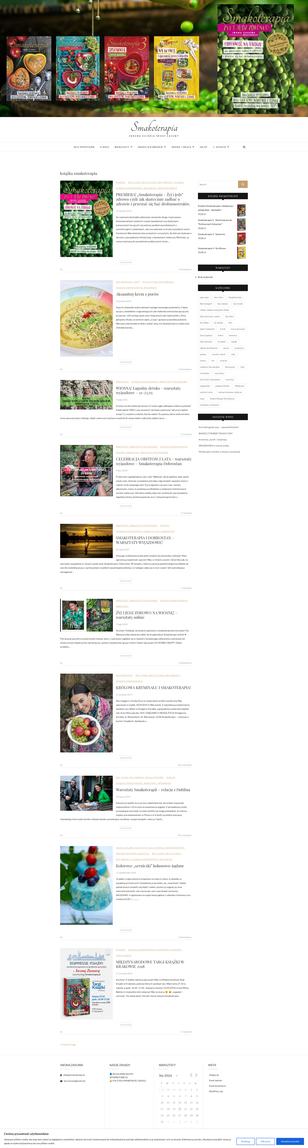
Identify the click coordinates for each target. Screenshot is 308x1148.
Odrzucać (265, 1141)
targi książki (124, 955)
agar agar (204, 297)
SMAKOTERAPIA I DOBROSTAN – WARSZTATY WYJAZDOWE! (145, 540)
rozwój (121, 452)
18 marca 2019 (123, 796)
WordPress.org (216, 1091)
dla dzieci (229, 316)
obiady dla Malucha (209, 348)
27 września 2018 (124, 973)
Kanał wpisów (215, 1080)
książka (120, 182)
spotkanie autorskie (168, 950)
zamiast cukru (206, 392)
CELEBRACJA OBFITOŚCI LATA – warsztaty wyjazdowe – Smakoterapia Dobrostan (154, 461)
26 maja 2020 (122, 549)
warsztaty (122, 382)
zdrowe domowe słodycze (132, 853)
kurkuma (233, 335)
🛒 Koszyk (219, 147)
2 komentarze (185, 269)
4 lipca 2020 (122, 470)
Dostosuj (245, 1141)
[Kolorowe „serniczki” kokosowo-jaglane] (86, 885)
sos (212, 360)
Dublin (171, 777)
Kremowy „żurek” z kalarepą (213, 439)
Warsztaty (122, 147)
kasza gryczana (238, 329)
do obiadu (218, 322)
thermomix (230, 367)
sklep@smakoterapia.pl (74, 1075)
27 (162, 1089)
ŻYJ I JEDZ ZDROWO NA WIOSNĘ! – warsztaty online (146, 615)
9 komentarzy (185, 937)
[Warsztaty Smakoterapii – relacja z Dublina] (86, 793)
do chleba (204, 322)
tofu (242, 367)
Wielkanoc (239, 386)
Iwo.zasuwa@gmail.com (74, 1081)
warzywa (230, 379)
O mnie (104, 147)
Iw (61, 269)
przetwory (239, 348)
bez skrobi (238, 303)
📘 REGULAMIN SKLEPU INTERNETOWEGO (121, 1076)
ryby (233, 354)
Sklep (203, 147)
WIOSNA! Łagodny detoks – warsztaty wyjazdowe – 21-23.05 (148, 390)
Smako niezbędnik (150, 147)
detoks (164, 525)
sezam (203, 360)
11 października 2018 (126, 872)
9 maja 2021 (122, 399)
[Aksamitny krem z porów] (86, 318)
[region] (154, 1138)
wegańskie (150, 188)
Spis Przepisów (84, 147)
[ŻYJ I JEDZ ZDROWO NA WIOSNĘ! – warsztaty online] (86, 615)
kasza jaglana (125, 848)
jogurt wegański (207, 329)
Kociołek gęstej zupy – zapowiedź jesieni (219, 427)
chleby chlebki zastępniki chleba (214, 310)
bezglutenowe (154, 777)
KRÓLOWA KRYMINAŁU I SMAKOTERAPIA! (153, 687)
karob (222, 329)
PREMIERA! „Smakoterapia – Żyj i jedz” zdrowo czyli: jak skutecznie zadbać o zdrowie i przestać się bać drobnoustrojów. (153, 199)
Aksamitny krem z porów (137, 294)
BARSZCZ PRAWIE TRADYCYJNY (216, 433)
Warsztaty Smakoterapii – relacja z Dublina (153, 789)
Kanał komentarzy (217, 1086)
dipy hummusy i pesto (210, 316)
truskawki (204, 373)
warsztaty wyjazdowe (173, 382)
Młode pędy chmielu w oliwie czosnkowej (219, 451)
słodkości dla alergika (149, 848)
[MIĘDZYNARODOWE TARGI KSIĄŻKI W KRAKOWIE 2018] (86, 983)
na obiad (221, 341)
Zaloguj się (214, 1075)
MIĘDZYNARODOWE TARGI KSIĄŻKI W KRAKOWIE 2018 (150, 964)
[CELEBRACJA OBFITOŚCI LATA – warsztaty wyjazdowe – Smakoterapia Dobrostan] (86, 470)
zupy (137, 282)
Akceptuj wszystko (290, 1141)
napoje (234, 341)
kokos (220, 335)
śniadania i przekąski (209, 405)
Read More (126, 262)
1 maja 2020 (122, 624)
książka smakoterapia (129, 188)
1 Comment (186, 434)
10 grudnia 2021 (123, 301)
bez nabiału (165, 182)
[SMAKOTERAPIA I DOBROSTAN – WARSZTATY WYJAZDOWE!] (86, 541)
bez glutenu (149, 182)
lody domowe (206, 341)
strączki (223, 360)
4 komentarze (185, 369)
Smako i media (181, 147)
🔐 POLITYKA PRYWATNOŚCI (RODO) (128, 1080)
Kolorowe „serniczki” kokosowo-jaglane (150, 865)
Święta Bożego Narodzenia (222, 398)
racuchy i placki (219, 354)
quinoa (203, 354)
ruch (158, 531)
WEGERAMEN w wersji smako (214, 445)
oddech (149, 531)
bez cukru (134, 182)
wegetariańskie (167, 188)
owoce (226, 348)
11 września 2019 (124, 694)
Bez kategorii (124, 282)
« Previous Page (68, 1044)
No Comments (185, 765)
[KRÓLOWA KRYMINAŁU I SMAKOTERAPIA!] (86, 713)
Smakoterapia (154, 127)
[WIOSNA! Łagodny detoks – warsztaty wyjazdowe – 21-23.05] (86, 395)
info (230, 322)
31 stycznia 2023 (124, 211)
